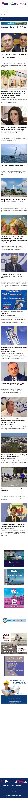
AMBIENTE (5, 785)
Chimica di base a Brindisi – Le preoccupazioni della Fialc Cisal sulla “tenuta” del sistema (13, 420)
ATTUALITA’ (11, 785)
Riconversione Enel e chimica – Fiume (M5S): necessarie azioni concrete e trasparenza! (13, 201)
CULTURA (22, 785)
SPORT (14, 788)
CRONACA (17, 785)
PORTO (17, 787)
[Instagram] (4, 14)
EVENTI (3, 787)
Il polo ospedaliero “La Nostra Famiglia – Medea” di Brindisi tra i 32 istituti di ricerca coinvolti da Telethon (13, 93)
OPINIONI (7, 787)
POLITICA (12, 787)
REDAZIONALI (23, 787)
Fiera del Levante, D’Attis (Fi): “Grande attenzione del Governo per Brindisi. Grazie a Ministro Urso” (13, 55)
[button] (2, 19)
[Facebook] (1, 14)
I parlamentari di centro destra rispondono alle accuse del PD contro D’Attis (13, 276)
